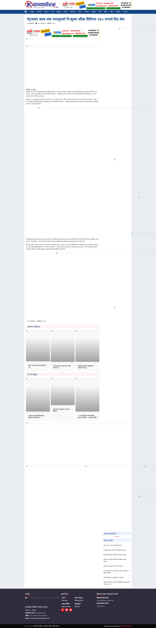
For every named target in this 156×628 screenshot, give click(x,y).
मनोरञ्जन (72, 12)
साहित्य (93, 12)
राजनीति (39, 12)
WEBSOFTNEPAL (126, 626)
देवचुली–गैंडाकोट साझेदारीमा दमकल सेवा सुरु (85, 367)
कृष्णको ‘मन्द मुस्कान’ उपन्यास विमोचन (113, 566)
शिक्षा (105, 12)
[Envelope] (66, 609)
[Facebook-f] (62, 609)
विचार (79, 12)
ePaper (125, 12)
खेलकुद (59, 12)
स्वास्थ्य (87, 12)
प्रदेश (65, 12)
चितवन (46, 12)
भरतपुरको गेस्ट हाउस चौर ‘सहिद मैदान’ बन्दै (114, 550)
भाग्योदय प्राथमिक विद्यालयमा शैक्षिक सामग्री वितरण (36, 416)
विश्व (100, 12)
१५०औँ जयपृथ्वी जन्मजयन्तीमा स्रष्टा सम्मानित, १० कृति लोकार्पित (87, 416)
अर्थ (52, 12)
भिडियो (118, 12)
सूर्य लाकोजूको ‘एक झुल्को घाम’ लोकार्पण (113, 577)
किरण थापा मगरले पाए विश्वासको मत (112, 545)
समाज (111, 12)
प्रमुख (32, 12)
